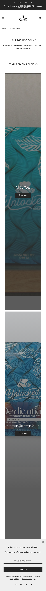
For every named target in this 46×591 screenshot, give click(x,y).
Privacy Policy (14, 579)
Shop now (23, 195)
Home (4, 28)
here (39, 45)
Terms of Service (27, 579)
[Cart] (42, 18)
